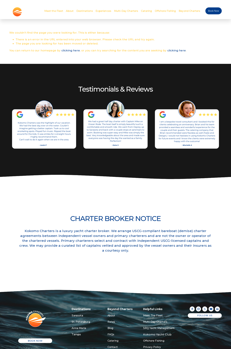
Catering (146, 10)
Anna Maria (79, 328)
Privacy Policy (152, 347)
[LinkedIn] (217, 308)
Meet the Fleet (53, 10)
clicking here (70, 50)
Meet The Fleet (153, 315)
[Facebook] (192, 308)
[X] (204, 308)
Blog (110, 328)
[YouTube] (211, 308)
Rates (111, 321)
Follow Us (204, 315)
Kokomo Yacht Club (157, 334)
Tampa (76, 334)
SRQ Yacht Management (159, 328)
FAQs (110, 334)
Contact (112, 347)
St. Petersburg (81, 321)
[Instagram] (198, 308)
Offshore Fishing (165, 10)
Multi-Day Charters (126, 10)
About (70, 10)
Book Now (213, 11)
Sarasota (77, 315)
